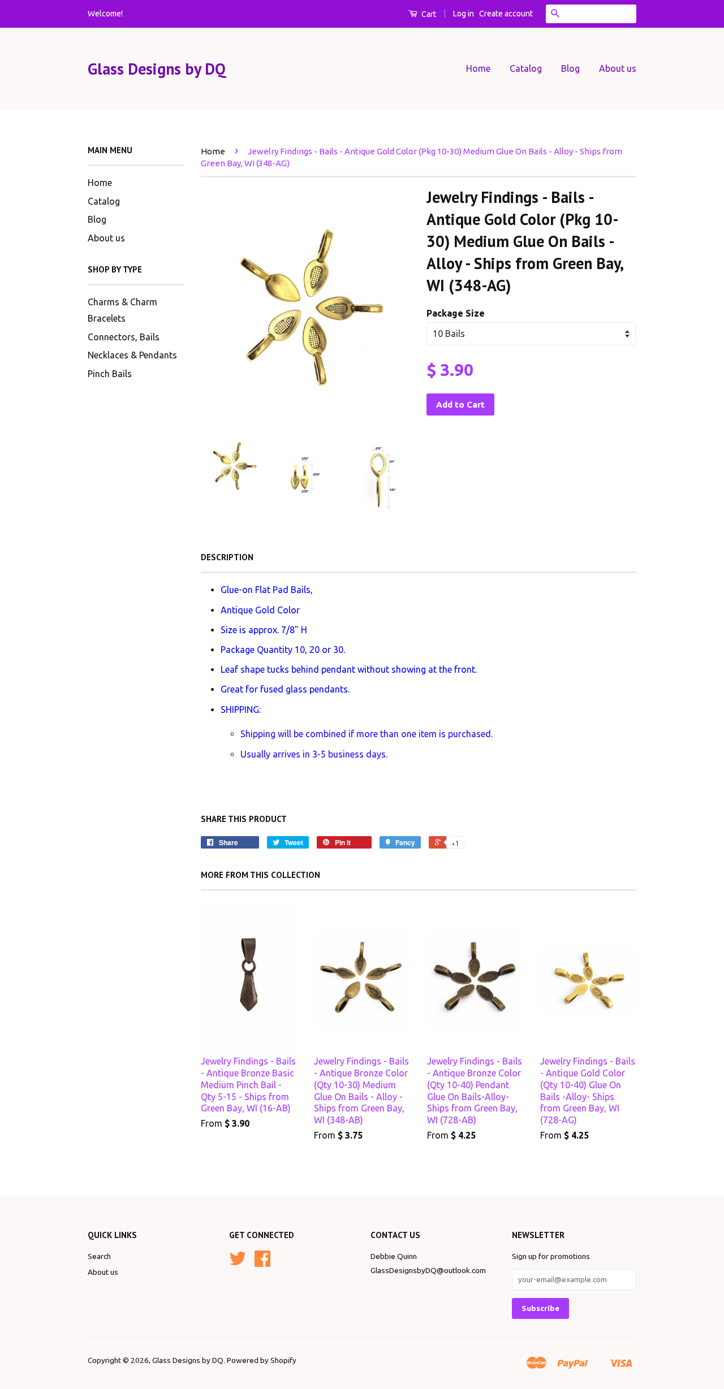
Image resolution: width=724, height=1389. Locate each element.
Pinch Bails (110, 374)
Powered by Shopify (261, 1360)
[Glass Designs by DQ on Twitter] (237, 1262)
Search (99, 1256)
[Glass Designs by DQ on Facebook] (262, 1262)
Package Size (455, 313)
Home (478, 68)
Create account (506, 13)
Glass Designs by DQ (157, 68)
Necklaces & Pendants (132, 355)
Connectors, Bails (124, 337)
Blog (570, 68)
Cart (428, 14)
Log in (463, 13)
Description (227, 557)
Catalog (526, 68)
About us (617, 68)
